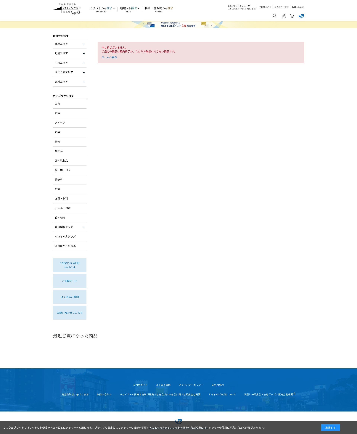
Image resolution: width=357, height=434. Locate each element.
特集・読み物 (159, 9)
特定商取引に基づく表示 (75, 394)
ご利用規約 (218, 384)
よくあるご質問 (281, 7)
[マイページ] (284, 17)
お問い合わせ (298, 7)
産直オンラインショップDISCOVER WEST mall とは (242, 7)
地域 (128, 9)
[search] (274, 16)
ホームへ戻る (109, 57)
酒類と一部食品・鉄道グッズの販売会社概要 (268, 394)
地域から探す (61, 36)
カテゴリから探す (63, 96)
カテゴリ (101, 9)
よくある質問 (163, 384)
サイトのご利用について (222, 394)
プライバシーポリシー (191, 384)
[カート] (292, 17)
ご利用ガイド (265, 7)
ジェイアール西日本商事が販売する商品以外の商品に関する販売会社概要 (160, 394)
